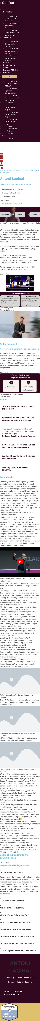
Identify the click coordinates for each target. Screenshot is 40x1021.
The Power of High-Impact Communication (12, 26)
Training (7, 37)
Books (6, 63)
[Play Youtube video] (20, 561)
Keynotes (7, 12)
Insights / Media (10, 70)
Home (6, 9)
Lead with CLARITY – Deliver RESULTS (11, 18)
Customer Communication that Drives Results (12, 33)
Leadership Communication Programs (11, 44)
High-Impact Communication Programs (12, 51)
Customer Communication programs (11, 58)
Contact (6, 72)
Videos (6, 68)
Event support (9, 65)
